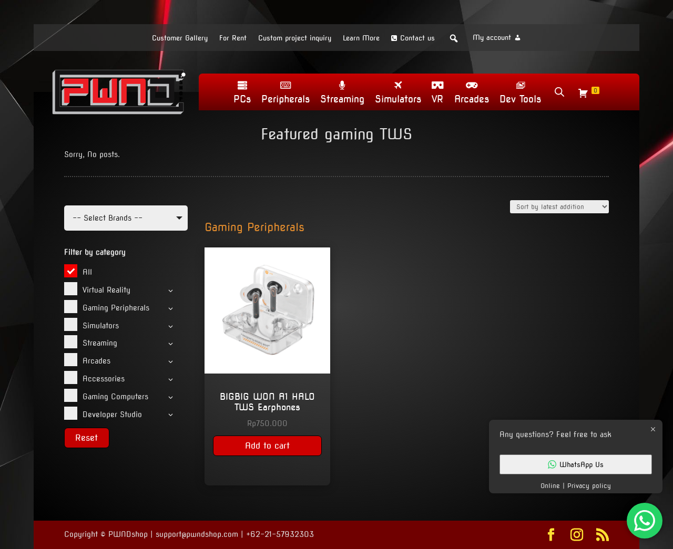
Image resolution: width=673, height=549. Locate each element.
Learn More (361, 38)
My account (492, 38)
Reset (86, 438)
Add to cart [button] (267, 446)
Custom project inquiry (294, 38)
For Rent (233, 38)
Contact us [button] (417, 38)
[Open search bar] (559, 91)
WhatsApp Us (581, 464)
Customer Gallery (180, 38)
